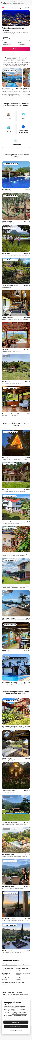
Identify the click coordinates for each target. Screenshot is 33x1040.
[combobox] (16, 39)
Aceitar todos (15, 1022)
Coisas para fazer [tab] (24, 964)
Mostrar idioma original (18, 3)
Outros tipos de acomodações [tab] (9, 964)
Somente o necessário (16, 1026)
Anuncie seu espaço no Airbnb (20, 8)
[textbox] (9, 44)
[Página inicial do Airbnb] (3, 8)
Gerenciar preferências (16, 1030)
